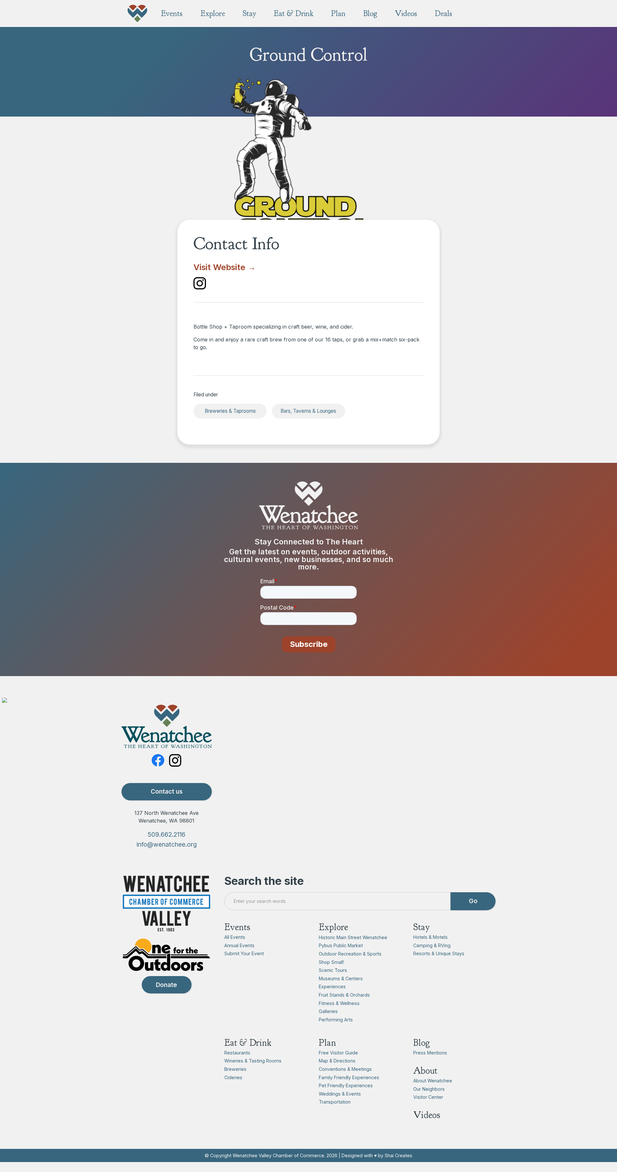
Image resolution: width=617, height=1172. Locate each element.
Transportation (335, 1102)
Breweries (235, 1069)
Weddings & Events (340, 1094)
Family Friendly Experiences (349, 1077)
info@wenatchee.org (167, 844)
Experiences (332, 986)
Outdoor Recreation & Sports (350, 953)
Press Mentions (430, 1052)
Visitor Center (428, 1097)
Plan (327, 1043)
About (425, 1071)
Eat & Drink (248, 1043)
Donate (166, 985)
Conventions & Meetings (345, 1069)
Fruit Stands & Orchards (344, 995)
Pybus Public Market (341, 945)
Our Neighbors (429, 1089)
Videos (426, 1115)
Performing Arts (336, 1019)
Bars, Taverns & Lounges (308, 411)
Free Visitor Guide (338, 1052)
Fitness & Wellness (339, 1003)
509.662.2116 (166, 834)
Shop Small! (331, 962)
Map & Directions (337, 1060)
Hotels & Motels (430, 937)
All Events (234, 937)
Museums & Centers (341, 978)
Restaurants (237, 1052)
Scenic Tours (333, 970)
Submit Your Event (244, 953)
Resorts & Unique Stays (438, 953)
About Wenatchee (432, 1080)
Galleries (328, 1011)
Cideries (233, 1077)
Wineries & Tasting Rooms (253, 1060)
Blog (421, 1043)
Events (237, 927)
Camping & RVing (432, 945)
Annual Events (239, 945)
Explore (333, 927)
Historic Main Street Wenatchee (353, 937)
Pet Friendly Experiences (346, 1085)
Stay (421, 927)
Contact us (167, 791)
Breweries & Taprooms (230, 411)
